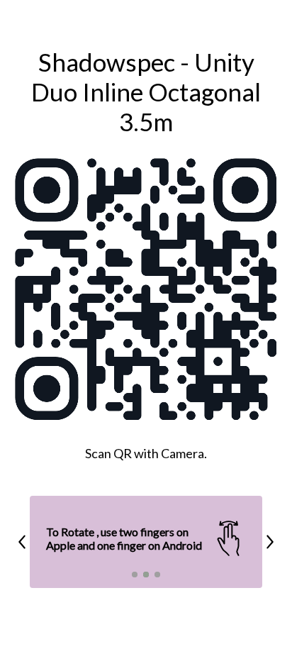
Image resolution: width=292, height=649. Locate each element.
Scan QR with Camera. (146, 453)
